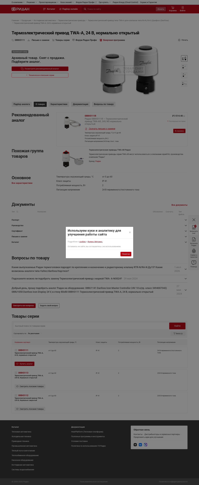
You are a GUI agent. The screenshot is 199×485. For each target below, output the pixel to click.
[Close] (130, 232)
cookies (82, 242)
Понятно (126, 254)
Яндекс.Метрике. (95, 242)
